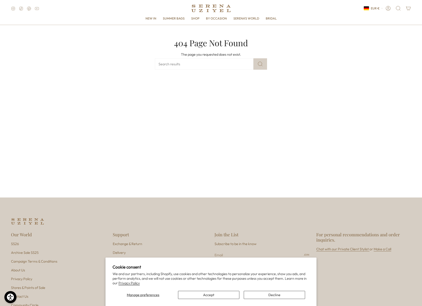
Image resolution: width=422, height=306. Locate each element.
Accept (208, 295)
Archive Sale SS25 (25, 252)
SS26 (15, 244)
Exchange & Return (127, 244)
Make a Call (382, 249)
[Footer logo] (27, 221)
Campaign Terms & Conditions (34, 261)
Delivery (119, 252)
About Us (18, 270)
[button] (195, 18)
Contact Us (19, 296)
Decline (274, 295)
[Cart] (408, 8)
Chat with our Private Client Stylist (342, 249)
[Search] (260, 64)
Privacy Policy (129, 283)
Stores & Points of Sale (28, 287)
